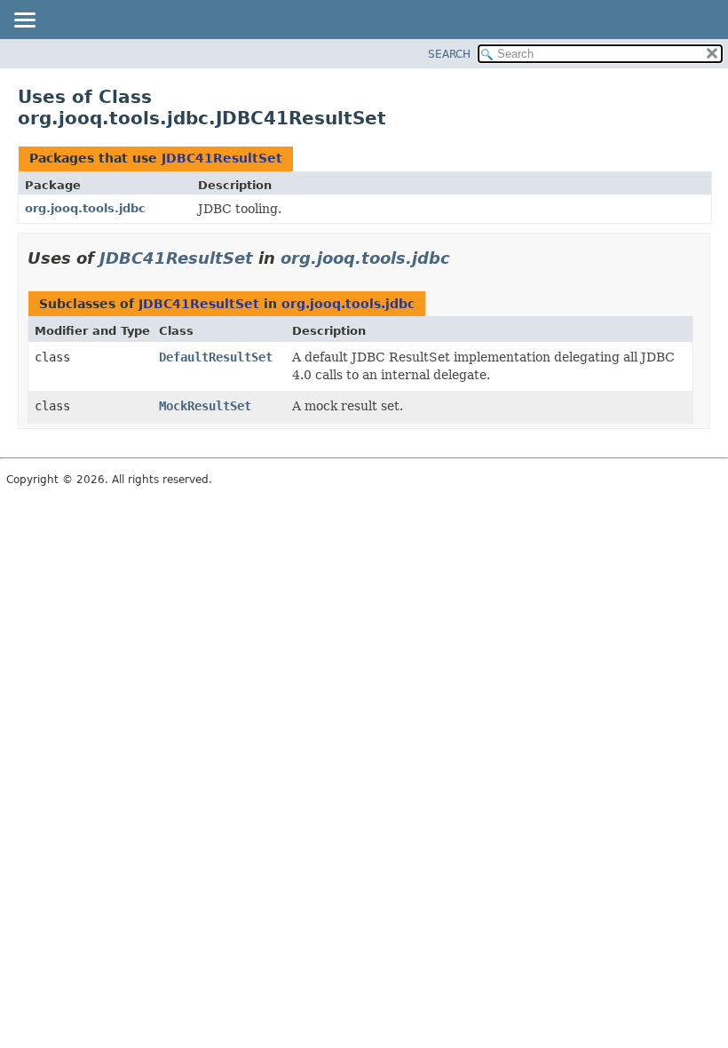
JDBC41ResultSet (222, 158)
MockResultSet (205, 406)
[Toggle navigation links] (24, 21)
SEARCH (449, 54)
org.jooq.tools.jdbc (85, 208)
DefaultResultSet (216, 357)
